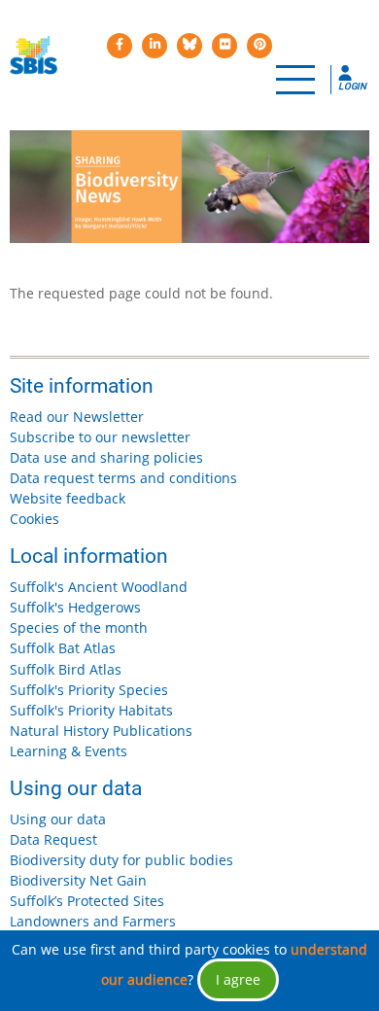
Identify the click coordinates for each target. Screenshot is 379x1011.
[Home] (33, 55)
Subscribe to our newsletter (100, 437)
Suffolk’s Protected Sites (87, 900)
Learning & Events (68, 751)
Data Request (53, 839)
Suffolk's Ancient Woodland (99, 586)
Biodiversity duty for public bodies (121, 860)
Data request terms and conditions (123, 478)
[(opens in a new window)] (119, 45)
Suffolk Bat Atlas (63, 648)
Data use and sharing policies (106, 457)
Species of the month (79, 627)
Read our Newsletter (77, 416)
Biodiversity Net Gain (78, 880)
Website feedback (67, 498)
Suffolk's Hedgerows (75, 607)
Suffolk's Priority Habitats (91, 710)
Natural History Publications (101, 730)
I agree (238, 979)
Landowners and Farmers (93, 921)
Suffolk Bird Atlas (65, 669)
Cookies (34, 518)
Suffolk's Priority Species (89, 689)
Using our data (58, 819)
